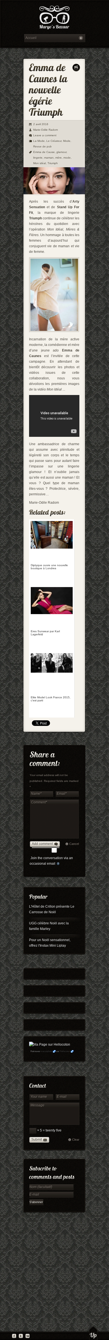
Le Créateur (53, 140)
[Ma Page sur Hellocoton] (49, 1044)
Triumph (53, 163)
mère (58, 157)
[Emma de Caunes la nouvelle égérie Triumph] (54, 193)
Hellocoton (65, 1051)
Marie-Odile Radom (45, 129)
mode (67, 157)
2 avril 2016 (40, 124)
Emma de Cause (44, 152)
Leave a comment (44, 135)
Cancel (74, 843)
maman (49, 157)
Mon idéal (39, 163)
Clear (75, 1139)
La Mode (39, 140)
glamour (61, 152)
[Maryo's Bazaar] (54, 18)
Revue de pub (42, 146)
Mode (66, 140)
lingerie (37, 157)
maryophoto (46, 1051)
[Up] (93, 1333)
